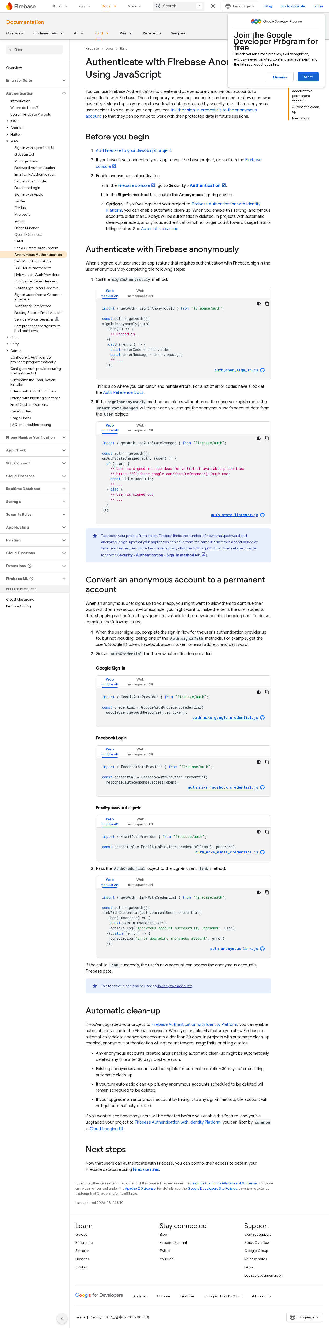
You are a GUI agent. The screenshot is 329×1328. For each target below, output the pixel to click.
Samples (178, 33)
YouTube (166, 1259)
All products (261, 1296)
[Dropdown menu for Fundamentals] (63, 33)
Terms (80, 1317)
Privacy (96, 1317)
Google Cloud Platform (223, 1296)
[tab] (109, 293)
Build (57, 6)
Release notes (255, 1259)
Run (81, 6)
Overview (14, 33)
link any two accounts (174, 986)
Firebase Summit (173, 1242)
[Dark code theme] (259, 303)
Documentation (25, 22)
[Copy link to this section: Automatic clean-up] (165, 1011)
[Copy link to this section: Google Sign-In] (130, 668)
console (134, 185)
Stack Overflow (257, 1242)
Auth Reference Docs (123, 392)
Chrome (163, 1296)
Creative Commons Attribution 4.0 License (223, 1183)
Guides (81, 1234)
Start (308, 76)
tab (183, 555)
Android (140, 1296)
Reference (152, 33)
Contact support (257, 1234)
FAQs (248, 1267)
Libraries (82, 1259)
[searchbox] (34, 49)
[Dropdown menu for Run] (91, 6)
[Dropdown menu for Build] (67, 6)
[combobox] (178, 6)
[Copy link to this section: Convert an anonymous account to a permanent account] (122, 590)
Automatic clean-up (159, 228)
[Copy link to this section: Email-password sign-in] (146, 808)
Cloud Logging (104, 1129)
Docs (106, 6)
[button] (30, 80)
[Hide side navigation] (62, 1319)
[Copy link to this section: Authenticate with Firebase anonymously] (244, 250)
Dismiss (280, 77)
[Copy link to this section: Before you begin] (154, 137)
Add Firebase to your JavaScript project (133, 150)
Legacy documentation (263, 1275)
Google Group (256, 1250)
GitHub (81, 1267)
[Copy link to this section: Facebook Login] (132, 738)
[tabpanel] (183, 339)
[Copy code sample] (267, 303)
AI (75, 33)
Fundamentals (45, 33)
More (132, 6)
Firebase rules (146, 1169)
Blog (268, 6)
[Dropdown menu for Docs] (117, 6)
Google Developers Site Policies (212, 1188)
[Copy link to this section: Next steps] (131, 1150)
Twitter (165, 1250)
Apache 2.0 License (140, 1188)
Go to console (292, 6)
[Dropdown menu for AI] (83, 33)
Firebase (92, 48)
